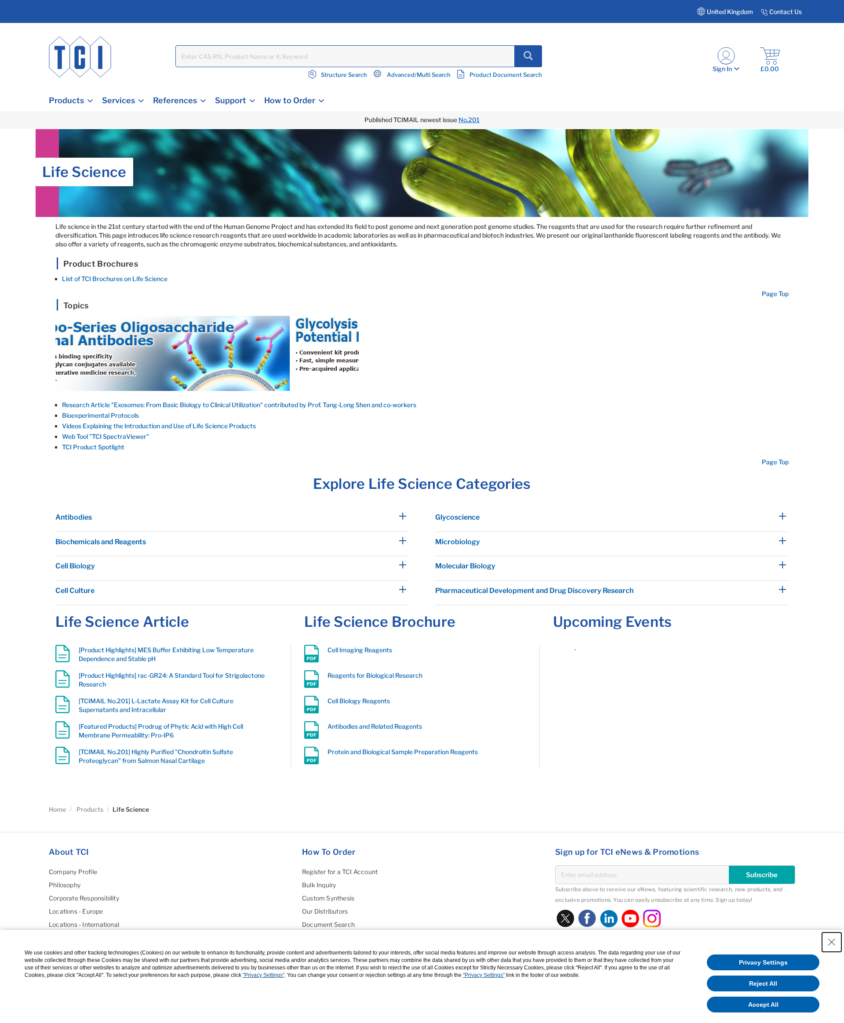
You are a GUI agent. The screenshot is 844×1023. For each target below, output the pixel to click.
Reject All (763, 983)
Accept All (763, 1004)
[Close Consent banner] (831, 942)
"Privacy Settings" (263, 975)
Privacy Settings (763, 962)
